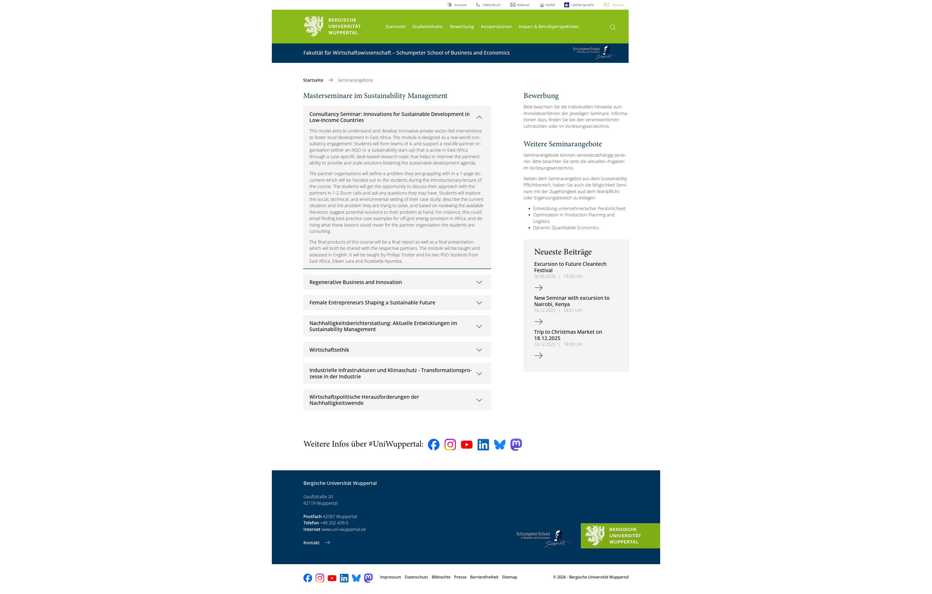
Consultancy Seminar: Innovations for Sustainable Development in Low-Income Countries (389, 117)
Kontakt (312, 542)
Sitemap (509, 577)
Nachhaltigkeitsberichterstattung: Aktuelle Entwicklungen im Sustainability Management (383, 326)
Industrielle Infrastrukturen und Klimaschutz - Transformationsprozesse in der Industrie (390, 373)
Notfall (550, 5)
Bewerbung (462, 26)
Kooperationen (496, 26)
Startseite (395, 26)
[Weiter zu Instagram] (450, 444)
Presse (460, 577)
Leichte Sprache (582, 5)
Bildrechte (441, 577)
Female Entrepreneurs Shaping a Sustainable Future (372, 302)
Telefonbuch (492, 5)
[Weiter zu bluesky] (500, 444)
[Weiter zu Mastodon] (516, 445)
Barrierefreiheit (484, 577)
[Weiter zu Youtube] (467, 444)
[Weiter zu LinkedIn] (483, 444)
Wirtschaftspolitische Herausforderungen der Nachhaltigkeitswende (364, 399)
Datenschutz (416, 577)
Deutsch (618, 5)
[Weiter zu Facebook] (434, 444)
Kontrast (460, 5)
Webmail (523, 5)
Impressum (390, 577)
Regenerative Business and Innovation (355, 282)
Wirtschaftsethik (329, 349)
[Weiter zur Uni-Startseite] (342, 26)
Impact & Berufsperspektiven (549, 26)
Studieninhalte (427, 26)
